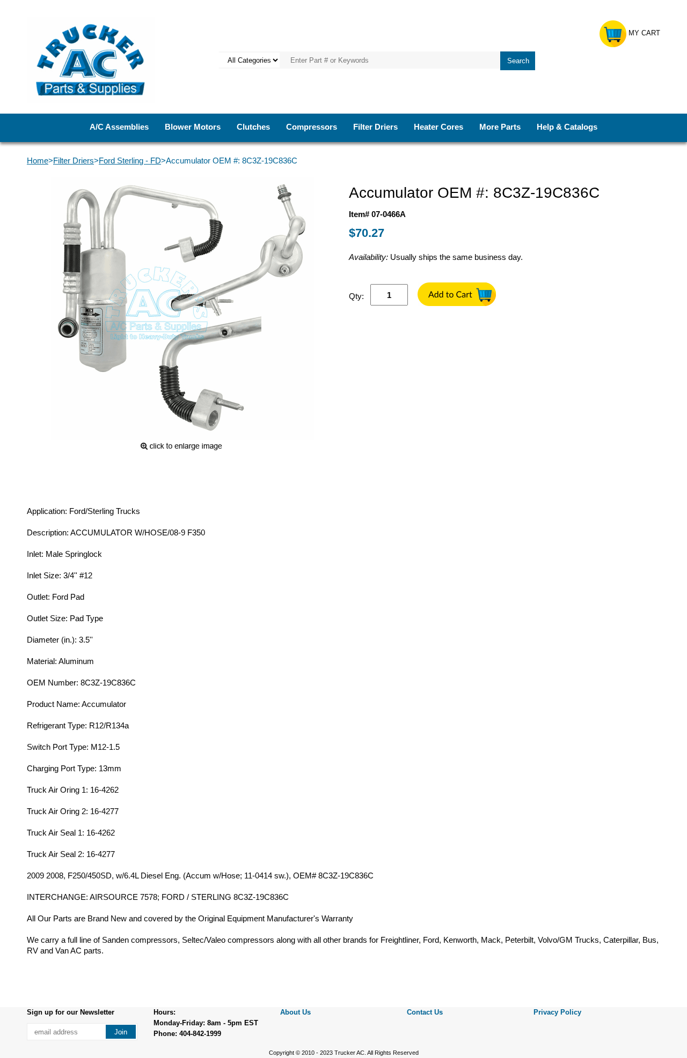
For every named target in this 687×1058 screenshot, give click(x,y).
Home (37, 160)
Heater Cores (438, 126)
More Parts (500, 126)
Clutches (253, 126)
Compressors (311, 126)
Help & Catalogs (567, 126)
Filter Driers (375, 126)
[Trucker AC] (91, 59)
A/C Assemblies (119, 126)
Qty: (356, 296)
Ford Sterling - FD (130, 160)
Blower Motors (193, 126)
